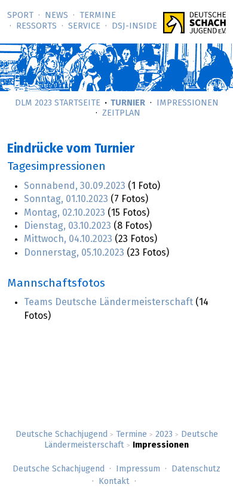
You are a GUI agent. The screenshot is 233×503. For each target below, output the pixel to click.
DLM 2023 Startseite (57, 103)
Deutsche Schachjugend (62, 434)
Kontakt (114, 481)
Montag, (64, 213)
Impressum (138, 469)
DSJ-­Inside (134, 26)
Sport (20, 15)
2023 (164, 434)
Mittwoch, (68, 239)
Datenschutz (195, 469)
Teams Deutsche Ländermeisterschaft (108, 302)
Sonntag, (66, 199)
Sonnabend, (74, 186)
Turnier (128, 103)
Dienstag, (67, 226)
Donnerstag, (74, 252)
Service (84, 26)
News (56, 15)
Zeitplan (121, 113)
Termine (97, 15)
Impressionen (188, 103)
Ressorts (36, 26)
